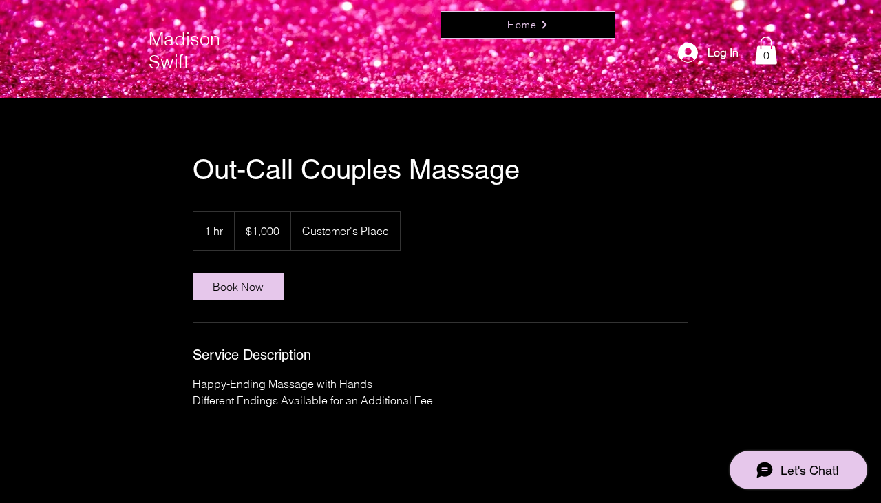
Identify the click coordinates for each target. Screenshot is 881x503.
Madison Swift (184, 50)
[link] (238, 286)
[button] (766, 51)
